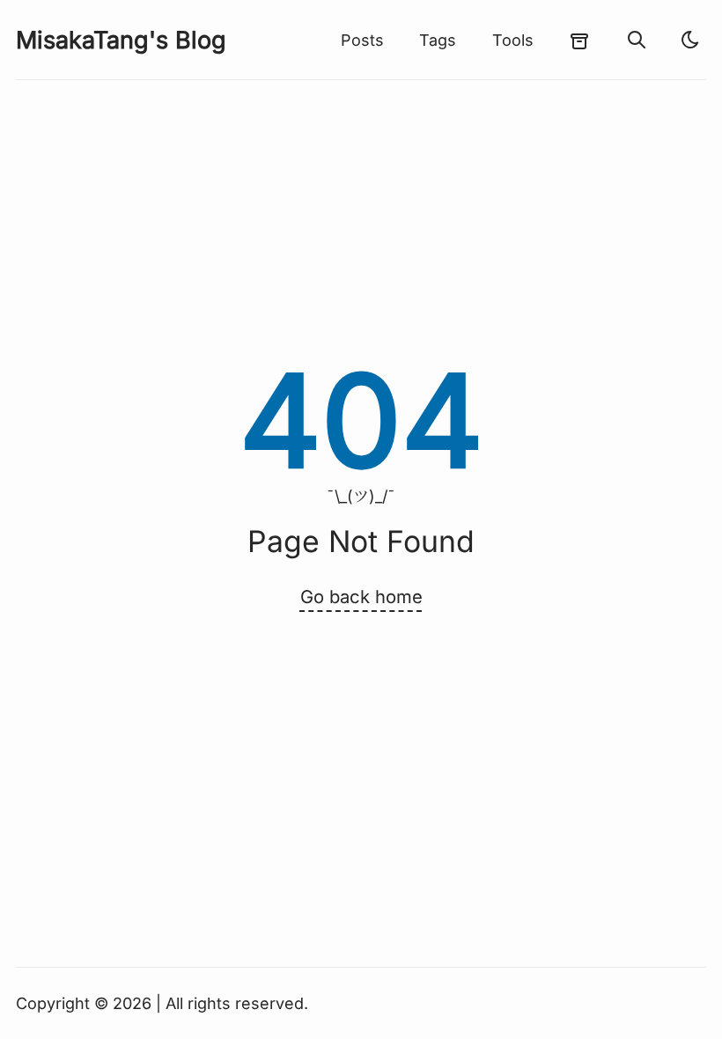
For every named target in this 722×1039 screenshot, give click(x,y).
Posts (362, 40)
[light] (690, 39)
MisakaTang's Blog (121, 40)
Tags (437, 40)
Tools (513, 40)
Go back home (361, 597)
